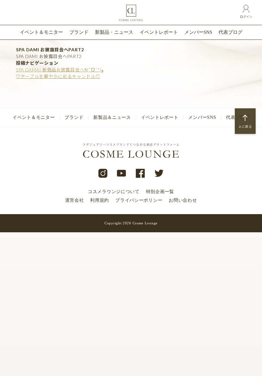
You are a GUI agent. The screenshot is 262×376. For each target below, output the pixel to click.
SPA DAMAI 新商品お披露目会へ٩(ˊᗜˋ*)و (60, 69)
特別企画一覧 (160, 191)
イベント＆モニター (41, 32)
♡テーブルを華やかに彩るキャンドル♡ (58, 76)
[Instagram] (103, 173)
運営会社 (74, 200)
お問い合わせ (183, 200)
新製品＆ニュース (112, 117)
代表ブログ (231, 32)
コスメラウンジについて (114, 191)
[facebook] (140, 173)
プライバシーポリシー (138, 200)
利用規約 (99, 200)
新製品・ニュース (114, 32)
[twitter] (159, 173)
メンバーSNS (198, 32)
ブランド (79, 32)
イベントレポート (159, 32)
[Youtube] (121, 173)
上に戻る (245, 126)
